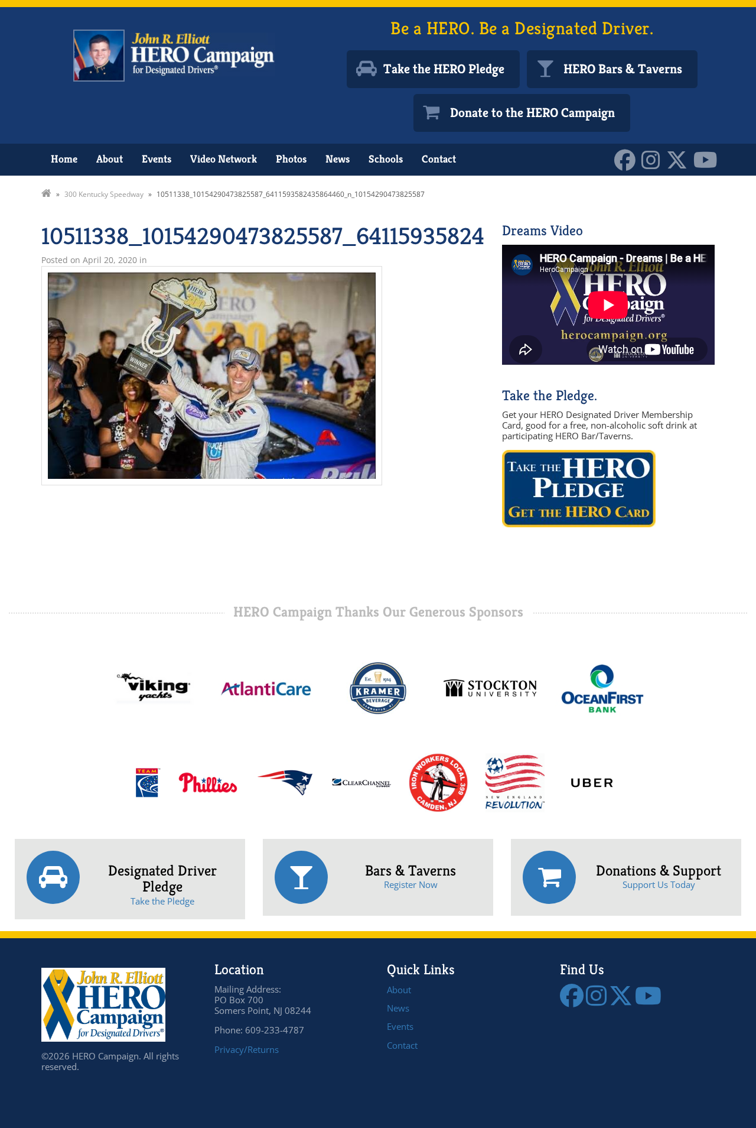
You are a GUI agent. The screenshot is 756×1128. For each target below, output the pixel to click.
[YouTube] (708, 159)
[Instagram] (653, 159)
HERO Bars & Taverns (622, 69)
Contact (439, 159)
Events (156, 159)
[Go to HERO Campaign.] (46, 194)
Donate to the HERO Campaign (532, 113)
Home (64, 159)
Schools (386, 159)
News (337, 159)
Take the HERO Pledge (443, 69)
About (109, 159)
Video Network (223, 159)
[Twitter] (679, 159)
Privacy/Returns (246, 1049)
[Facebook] (627, 159)
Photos (291, 159)
